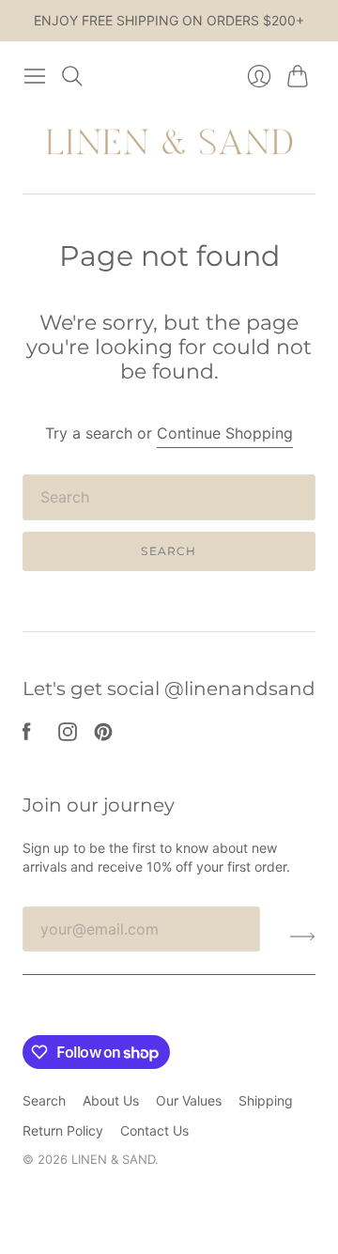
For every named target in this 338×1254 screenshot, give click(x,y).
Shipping (265, 1100)
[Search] (72, 76)
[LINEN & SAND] (169, 143)
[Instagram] (67, 735)
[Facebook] (27, 735)
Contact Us (154, 1130)
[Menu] (34, 76)
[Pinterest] (103, 735)
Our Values (189, 1100)
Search (168, 551)
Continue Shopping (225, 433)
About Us (111, 1100)
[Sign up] (302, 936)
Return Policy (63, 1130)
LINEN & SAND (113, 1159)
